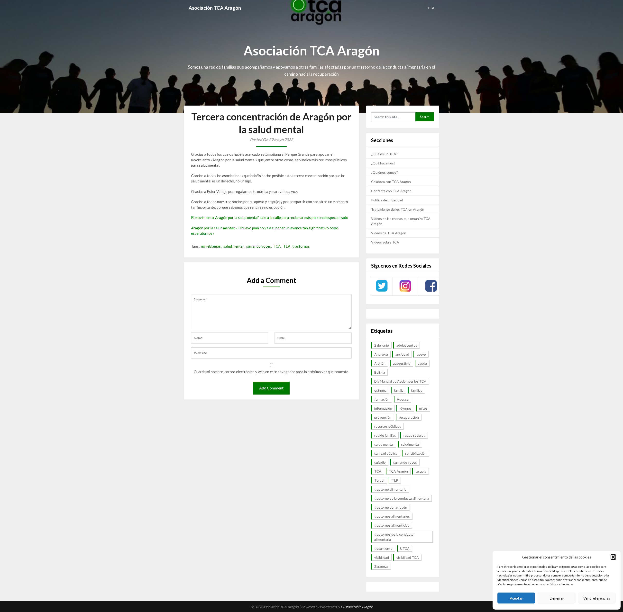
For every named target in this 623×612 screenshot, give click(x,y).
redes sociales (414, 435)
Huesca (402, 399)
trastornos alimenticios (391, 525)
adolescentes (406, 345)
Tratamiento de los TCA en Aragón (397, 209)
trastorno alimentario (390, 489)
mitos (423, 408)
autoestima (401, 363)
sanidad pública (385, 453)
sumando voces (258, 246)
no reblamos (211, 246)
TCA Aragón (398, 471)
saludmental (410, 444)
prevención (382, 417)
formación (381, 399)
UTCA (405, 548)
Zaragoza (381, 566)
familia (398, 390)
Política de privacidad (387, 200)
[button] (613, 557)
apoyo (421, 354)
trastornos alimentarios (392, 516)
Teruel (379, 480)
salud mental (233, 246)
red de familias (385, 435)
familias (416, 390)
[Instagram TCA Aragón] (405, 291)
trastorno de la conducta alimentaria (401, 498)
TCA (430, 8)
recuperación (409, 417)
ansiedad (402, 354)
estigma (380, 390)
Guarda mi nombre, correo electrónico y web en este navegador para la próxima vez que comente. (271, 371)
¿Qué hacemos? (383, 163)
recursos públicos (387, 426)
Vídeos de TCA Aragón (388, 233)
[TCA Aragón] (382, 291)
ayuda (422, 363)
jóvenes (406, 408)
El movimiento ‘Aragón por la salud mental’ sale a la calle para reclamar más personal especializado (269, 217)
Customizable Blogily (356, 607)
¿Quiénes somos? (384, 172)
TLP (286, 246)
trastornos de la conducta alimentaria (393, 536)
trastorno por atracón (390, 507)
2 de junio (381, 345)
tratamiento (383, 548)
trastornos (301, 246)
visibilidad (381, 557)
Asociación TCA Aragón (215, 8)
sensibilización (416, 453)
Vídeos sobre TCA (385, 242)
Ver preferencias (596, 598)
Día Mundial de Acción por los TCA (400, 381)
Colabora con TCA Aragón (391, 182)
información (383, 408)
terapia (420, 471)
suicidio (380, 462)
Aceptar (516, 598)
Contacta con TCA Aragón (391, 191)
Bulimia (379, 372)
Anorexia (381, 354)
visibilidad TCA (407, 557)
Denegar (557, 598)
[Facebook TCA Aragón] (431, 291)
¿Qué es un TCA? (384, 154)
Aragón (379, 363)
